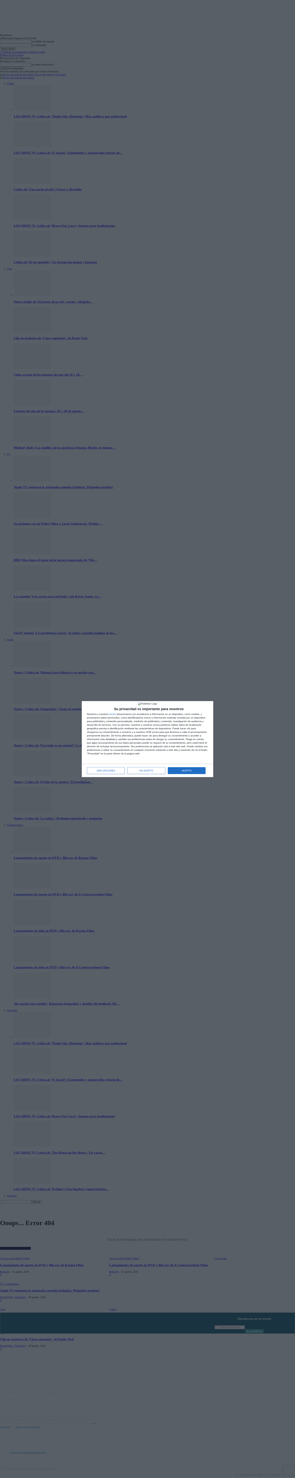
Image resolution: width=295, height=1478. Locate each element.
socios (112, 714)
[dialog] (147, 739)
